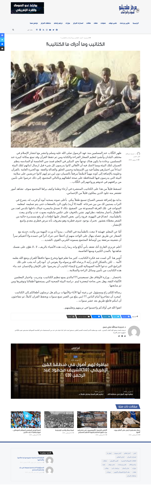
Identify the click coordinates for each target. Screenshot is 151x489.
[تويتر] (2, 40)
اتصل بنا (109, 453)
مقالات (88, 23)
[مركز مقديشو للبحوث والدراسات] (129, 9)
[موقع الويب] (124, 336)
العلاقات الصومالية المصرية (128, 461)
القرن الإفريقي (114, 461)
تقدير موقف (113, 23)
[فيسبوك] (121, 336)
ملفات (95, 23)
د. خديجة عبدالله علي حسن (114, 327)
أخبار (81, 38)
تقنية (104, 464)
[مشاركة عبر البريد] (2, 48)
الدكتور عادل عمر (38, 472)
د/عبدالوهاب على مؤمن (36, 462)
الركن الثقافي (120, 457)
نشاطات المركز (46, 23)
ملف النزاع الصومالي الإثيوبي (122, 472)
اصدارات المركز (78, 23)
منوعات (109, 472)
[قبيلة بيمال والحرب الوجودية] (59, 419)
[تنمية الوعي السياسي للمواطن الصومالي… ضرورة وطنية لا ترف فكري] (26, 419)
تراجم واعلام (58, 23)
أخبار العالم (127, 453)
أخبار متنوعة (117, 453)
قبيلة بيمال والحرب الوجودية (64, 430)
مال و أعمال (125, 468)
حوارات (68, 23)
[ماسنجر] (2, 44)
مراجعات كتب (115, 468)
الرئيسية (136, 23)
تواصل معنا (34, 23)
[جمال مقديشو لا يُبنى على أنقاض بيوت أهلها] (125, 419)
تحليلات (103, 23)
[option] (75, 371)
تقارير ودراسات (125, 23)
